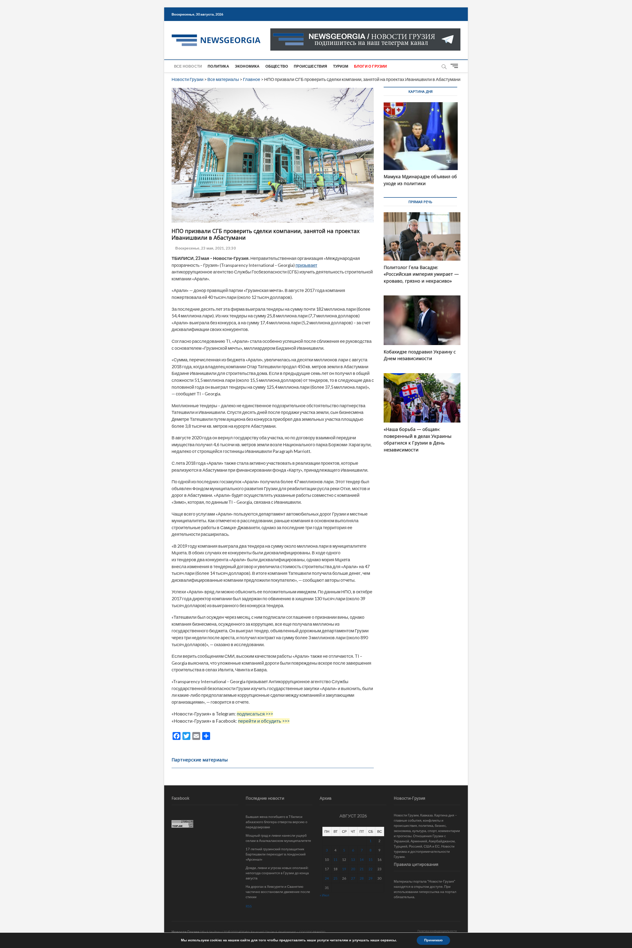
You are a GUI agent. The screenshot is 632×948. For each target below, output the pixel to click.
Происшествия (310, 66)
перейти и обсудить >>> (264, 721)
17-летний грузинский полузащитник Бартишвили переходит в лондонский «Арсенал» (276, 854)
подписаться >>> (255, 713)
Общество (276, 66)
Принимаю (433, 940)
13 (353, 859)
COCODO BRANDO (312, 932)
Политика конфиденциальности (437, 930)
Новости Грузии (185, 931)
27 (353, 878)
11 (335, 859)
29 (371, 878)
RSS (249, 906)
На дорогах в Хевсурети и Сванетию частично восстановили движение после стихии (278, 891)
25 (335, 878)
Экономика (247, 66)
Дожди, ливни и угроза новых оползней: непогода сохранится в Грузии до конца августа (277, 873)
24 (327, 878)
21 (362, 869)
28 (362, 878)
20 (353, 869)
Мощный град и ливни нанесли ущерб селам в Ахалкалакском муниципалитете (278, 838)
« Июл (324, 895)
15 (371, 859)
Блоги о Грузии (370, 66)
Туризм (340, 66)
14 (362, 859)
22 (371, 869)
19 (344, 869)
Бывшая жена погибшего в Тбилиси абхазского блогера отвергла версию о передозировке (276, 821)
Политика (218, 66)
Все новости (188, 66)
